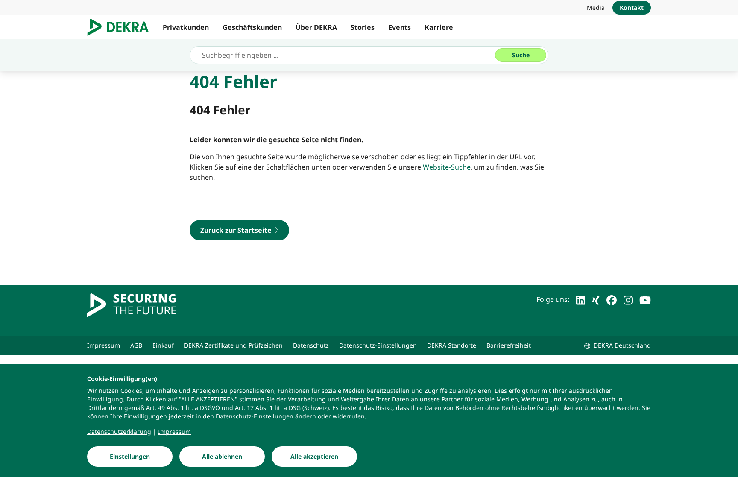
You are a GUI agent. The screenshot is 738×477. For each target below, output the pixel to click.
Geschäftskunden (252, 27)
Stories (363, 27)
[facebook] (611, 299)
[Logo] (121, 27)
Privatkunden (186, 27)
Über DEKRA (316, 27)
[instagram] (628, 299)
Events (399, 27)
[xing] (596, 299)
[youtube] (645, 299)
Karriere (439, 27)
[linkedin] (580, 299)
